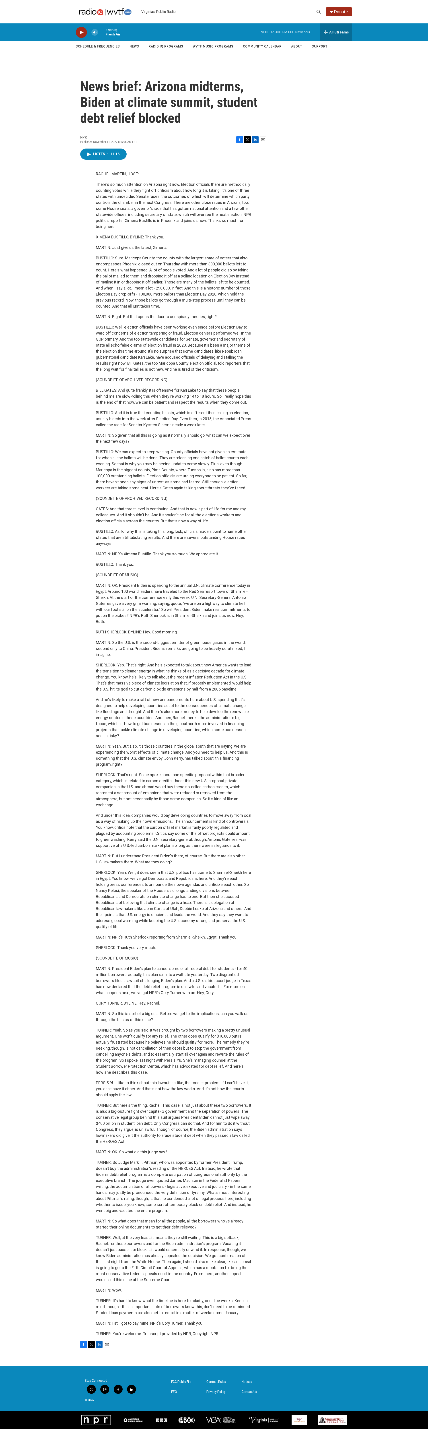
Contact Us (249, 1392)
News (134, 46)
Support (319, 46)
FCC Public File (181, 1382)
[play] (81, 32)
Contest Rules (216, 1382)
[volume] (95, 32)
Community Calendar (262, 46)
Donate (341, 11)
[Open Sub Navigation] (123, 46)
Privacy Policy (216, 1392)
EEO (174, 1392)
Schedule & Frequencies (98, 46)
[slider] (102, 32)
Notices (247, 1382)
